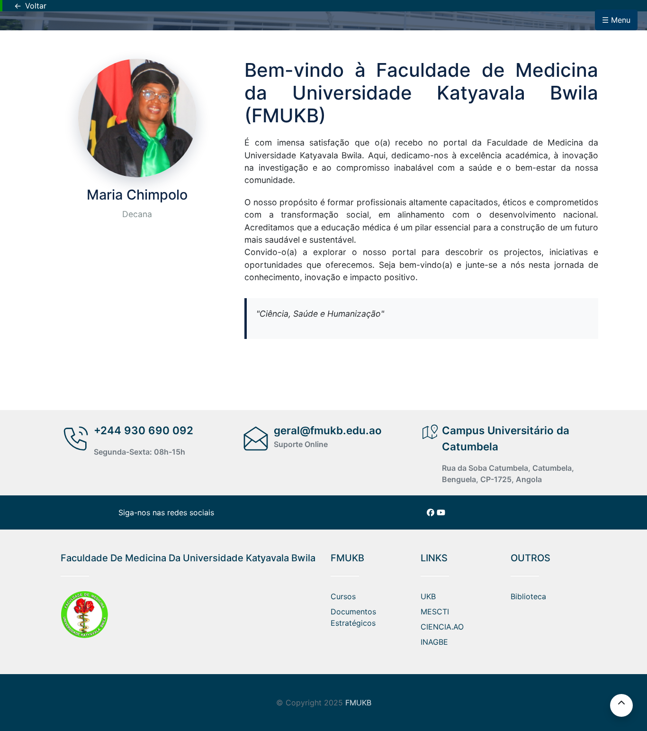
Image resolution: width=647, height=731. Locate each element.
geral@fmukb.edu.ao (328, 430)
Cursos (343, 596)
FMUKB (358, 702)
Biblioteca (528, 596)
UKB (428, 596)
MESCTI (435, 611)
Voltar (30, 5)
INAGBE (434, 642)
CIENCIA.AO (442, 626)
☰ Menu (616, 20)
